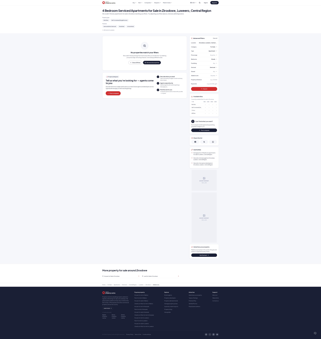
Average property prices (171, 303)
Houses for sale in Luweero (141, 323)
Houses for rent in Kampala (141, 306)
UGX (193, 2)
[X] (209, 334)
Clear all (215, 38)
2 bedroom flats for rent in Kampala (144, 315)
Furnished (121, 26)
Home (103, 284)
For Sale (110, 284)
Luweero (141, 284)
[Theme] (199, 2)
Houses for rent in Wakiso (141, 295)
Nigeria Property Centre (104, 316)
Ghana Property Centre (123, 316)
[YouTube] (217, 334)
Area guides (167, 312)
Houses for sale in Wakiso (141, 301)
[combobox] (208, 43)
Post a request (114, 93)
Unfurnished (130, 26)
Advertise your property (195, 295)
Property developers (170, 298)
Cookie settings (147, 334)
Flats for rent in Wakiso (140, 298)
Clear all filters (136, 62)
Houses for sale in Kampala (141, 312)
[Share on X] (204, 142)
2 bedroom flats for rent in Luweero (144, 326)
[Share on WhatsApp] (213, 142)
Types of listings (193, 298)
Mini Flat (194, 104)
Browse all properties (153, 62)
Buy (134, 2)
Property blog (168, 309)
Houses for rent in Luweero (141, 318)
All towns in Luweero (109, 30)
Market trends (167, 2)
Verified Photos (193, 303)
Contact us (215, 301)
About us (214, 295)
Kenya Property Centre (114, 316)
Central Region (133, 284)
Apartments (117, 284)
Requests (156, 2)
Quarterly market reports (171, 306)
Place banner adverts (194, 306)
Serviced (124, 284)
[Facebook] (206, 334)
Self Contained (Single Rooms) (119, 20)
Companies (147, 2)
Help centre (215, 298)
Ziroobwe (148, 284)
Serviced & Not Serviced (110, 26)
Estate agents (168, 295)
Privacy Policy (129, 334)
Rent (139, 2)
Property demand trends (171, 301)
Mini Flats (106, 20)
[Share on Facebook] (195, 142)
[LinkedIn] (213, 334)
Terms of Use (138, 334)
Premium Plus (192, 301)
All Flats (193, 113)
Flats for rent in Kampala (141, 309)
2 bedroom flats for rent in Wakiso (143, 303)
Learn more (107, 308)
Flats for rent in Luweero (140, 320)
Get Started (203, 255)
